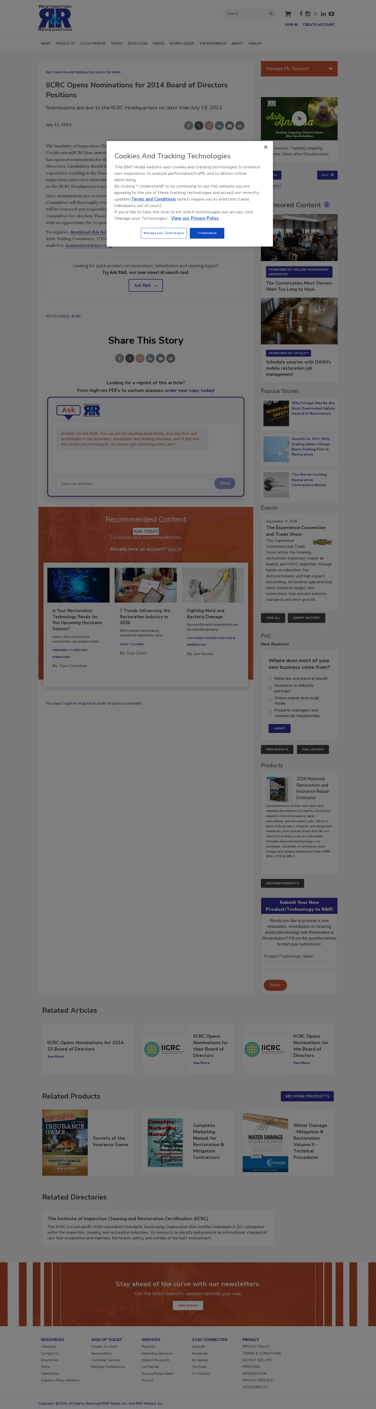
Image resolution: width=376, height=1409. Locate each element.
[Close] (265, 147)
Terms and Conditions (153, 199)
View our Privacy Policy (195, 218)
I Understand (207, 233)
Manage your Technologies (164, 233)
